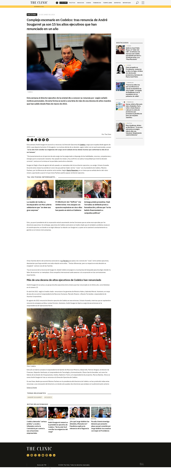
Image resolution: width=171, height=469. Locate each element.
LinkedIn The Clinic (46, 455)
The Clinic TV (43, 455)
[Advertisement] (69, 245)
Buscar (137, 2)
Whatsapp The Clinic (39, 455)
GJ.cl (142, 464)
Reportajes (127, 2)
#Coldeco (48, 397)
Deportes (117, 2)
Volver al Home (32, 388)
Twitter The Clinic (28, 455)
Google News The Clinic (54, 455)
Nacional (32, 14)
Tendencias (97, 2)
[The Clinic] (39, 3)
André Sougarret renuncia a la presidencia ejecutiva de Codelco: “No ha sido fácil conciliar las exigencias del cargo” (58, 427)
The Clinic (57, 2)
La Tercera (65, 261)
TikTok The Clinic (50, 455)
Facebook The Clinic (31, 455)
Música (29, 199)
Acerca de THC (41, 465)
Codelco (82, 145)
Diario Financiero (72, 170)
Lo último (63, 2)
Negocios (80, 2)
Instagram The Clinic (35, 455)
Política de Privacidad (41, 467)
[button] (28, 139)
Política (72, 2)
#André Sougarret (35, 397)
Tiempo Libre (107, 2)
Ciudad (88, 2)
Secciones (143, 3)
